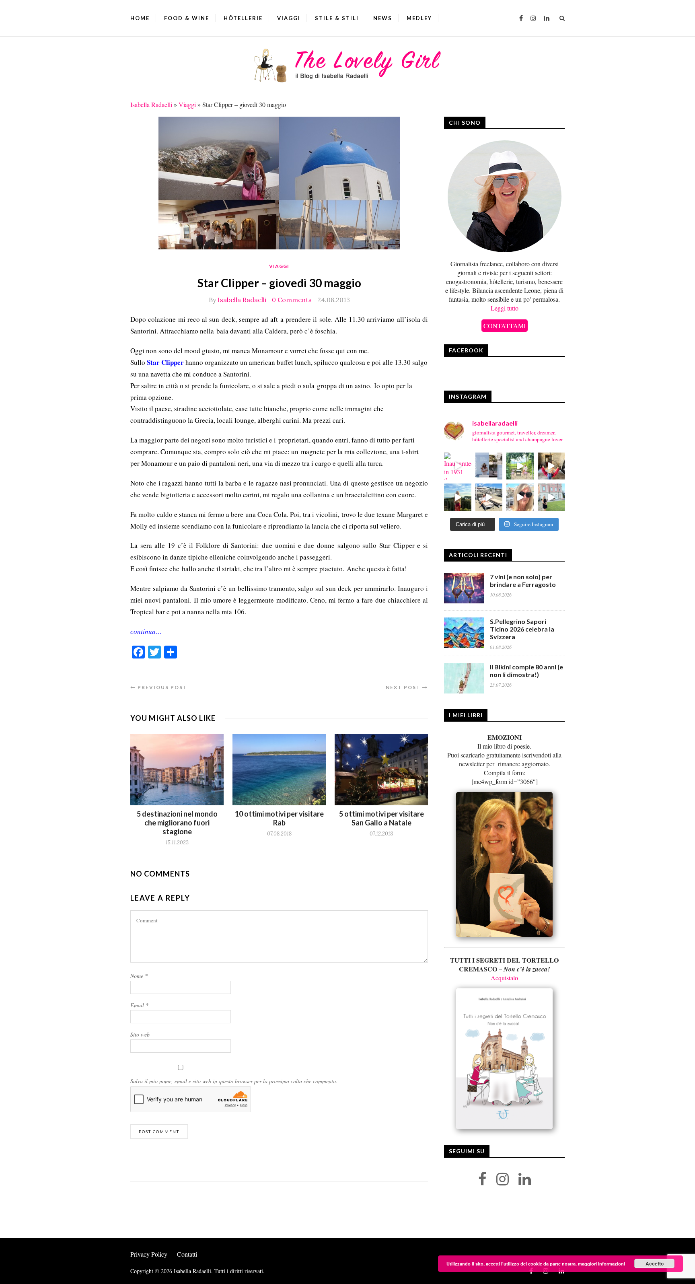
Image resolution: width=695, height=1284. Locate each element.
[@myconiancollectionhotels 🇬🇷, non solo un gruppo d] (489, 466)
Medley (419, 18)
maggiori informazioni (601, 1264)
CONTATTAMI (504, 325)
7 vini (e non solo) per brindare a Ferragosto (523, 580)
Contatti (187, 1254)
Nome (139, 975)
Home (140, 18)
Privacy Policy (148, 1254)
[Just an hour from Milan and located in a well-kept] (551, 497)
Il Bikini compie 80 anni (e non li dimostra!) (526, 670)
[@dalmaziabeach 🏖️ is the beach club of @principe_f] (489, 497)
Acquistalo (504, 977)
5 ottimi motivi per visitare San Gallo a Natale (381, 818)
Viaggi (288, 18)
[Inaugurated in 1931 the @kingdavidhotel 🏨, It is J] (457, 466)
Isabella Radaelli (151, 104)
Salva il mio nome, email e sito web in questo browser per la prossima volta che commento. (233, 1081)
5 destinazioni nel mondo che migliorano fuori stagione (177, 822)
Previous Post (161, 687)
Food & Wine (186, 18)
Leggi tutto (504, 308)
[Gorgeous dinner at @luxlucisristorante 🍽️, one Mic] (457, 497)
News (382, 18)
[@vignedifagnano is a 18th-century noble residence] (551, 466)
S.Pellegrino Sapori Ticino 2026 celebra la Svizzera (522, 628)
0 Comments (292, 300)
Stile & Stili (337, 18)
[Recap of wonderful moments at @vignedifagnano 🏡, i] (520, 466)
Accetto (655, 1263)
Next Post (404, 687)
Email (139, 1005)
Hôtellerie (243, 18)
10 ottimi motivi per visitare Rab (279, 818)
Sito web (140, 1034)
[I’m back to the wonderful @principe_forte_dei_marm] (520, 497)
